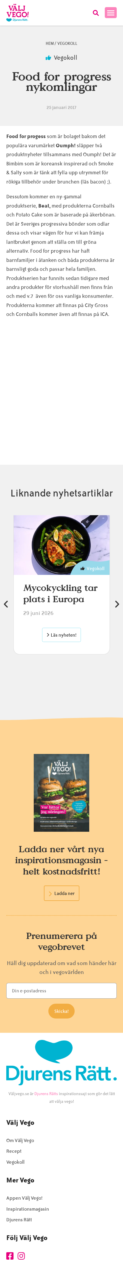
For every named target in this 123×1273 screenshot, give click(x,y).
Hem (50, 43)
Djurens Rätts (46, 1093)
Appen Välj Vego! (24, 1198)
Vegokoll (67, 43)
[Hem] (17, 13)
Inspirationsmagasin (27, 1209)
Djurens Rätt (19, 1220)
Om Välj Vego (20, 1140)
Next (117, 604)
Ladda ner (64, 893)
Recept (13, 1151)
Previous (6, 604)
